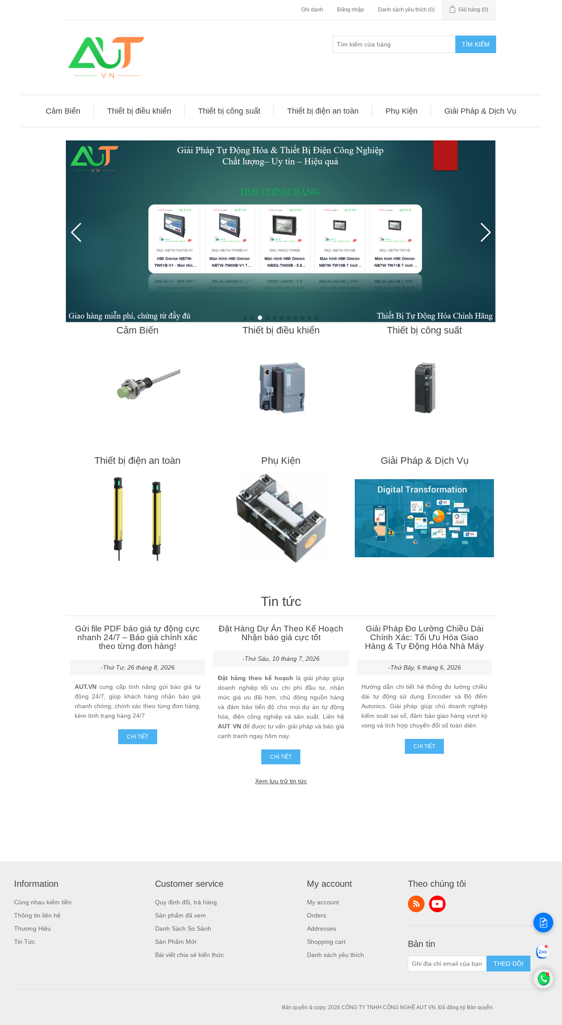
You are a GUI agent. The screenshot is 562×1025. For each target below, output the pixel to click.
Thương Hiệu (32, 928)
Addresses (321, 928)
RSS (416, 904)
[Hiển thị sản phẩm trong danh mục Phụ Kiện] (281, 518)
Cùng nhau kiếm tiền (43, 902)
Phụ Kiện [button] (401, 111)
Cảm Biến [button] (63, 111)
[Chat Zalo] (542, 958)
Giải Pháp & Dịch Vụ (424, 460)
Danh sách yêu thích (335, 954)
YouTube (437, 904)
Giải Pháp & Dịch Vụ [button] (480, 111)
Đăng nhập (350, 10)
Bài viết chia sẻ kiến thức (189, 954)
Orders (316, 915)
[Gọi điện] (543, 986)
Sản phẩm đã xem (180, 915)
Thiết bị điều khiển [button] (139, 111)
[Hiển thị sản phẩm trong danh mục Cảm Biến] (137, 388)
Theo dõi (508, 963)
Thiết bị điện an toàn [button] (323, 111)
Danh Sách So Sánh (183, 928)
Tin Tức (24, 941)
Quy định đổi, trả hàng (186, 902)
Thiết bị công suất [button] (229, 111)
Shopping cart (326, 941)
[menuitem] (63, 111)
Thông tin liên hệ (37, 915)
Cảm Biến (137, 330)
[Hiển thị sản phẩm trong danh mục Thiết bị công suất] (424, 388)
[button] (245, 318)
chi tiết (137, 737)
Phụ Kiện (280, 460)
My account (323, 902)
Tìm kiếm (476, 44)
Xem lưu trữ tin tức (281, 781)
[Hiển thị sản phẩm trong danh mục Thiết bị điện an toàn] (137, 518)
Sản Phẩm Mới (175, 941)
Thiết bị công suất (424, 330)
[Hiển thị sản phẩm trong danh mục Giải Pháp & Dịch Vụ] (424, 518)
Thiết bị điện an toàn (137, 460)
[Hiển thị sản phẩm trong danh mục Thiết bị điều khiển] (281, 388)
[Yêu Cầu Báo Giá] (543, 922)
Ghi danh (312, 10)
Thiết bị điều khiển (281, 330)
